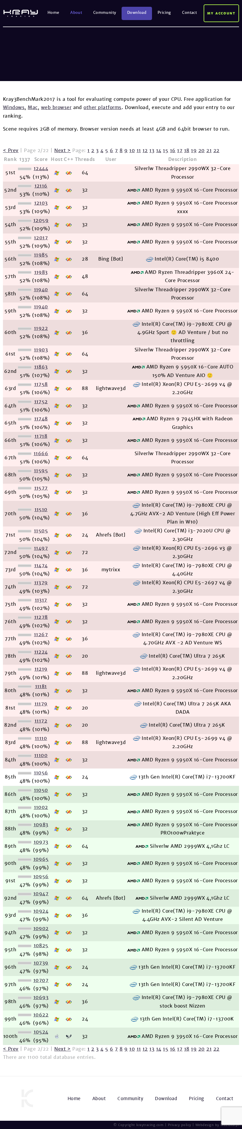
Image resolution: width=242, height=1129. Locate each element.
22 (216, 150)
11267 (41, 634)
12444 (41, 168)
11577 (41, 488)
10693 (40, 997)
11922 (41, 328)
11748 (41, 419)
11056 (41, 773)
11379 (41, 583)
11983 (41, 272)
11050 (41, 790)
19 (194, 150)
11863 (41, 367)
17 (179, 150)
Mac (32, 107)
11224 (41, 652)
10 (132, 150)
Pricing (164, 12)
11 (139, 150)
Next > (62, 150)
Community (104, 12)
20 (201, 150)
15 (165, 150)
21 (209, 150)
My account (221, 13)
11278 (41, 617)
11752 (41, 402)
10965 (41, 859)
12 (145, 150)
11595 (41, 471)
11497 (41, 548)
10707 (40, 980)
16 (173, 150)
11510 (41, 509)
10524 (41, 1032)
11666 (41, 453)
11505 (41, 531)
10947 (40, 894)
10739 (41, 963)
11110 (41, 738)
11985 (41, 255)
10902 (41, 928)
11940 (41, 290)
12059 (40, 220)
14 (158, 150)
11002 (41, 807)
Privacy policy (179, 1125)
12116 (41, 186)
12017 (41, 238)
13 (151, 150)
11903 (41, 350)
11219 (41, 669)
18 (186, 150)
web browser (56, 107)
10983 (41, 825)
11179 (41, 704)
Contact (189, 12)
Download (136, 12)
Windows (13, 107)
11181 (41, 686)
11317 (41, 600)
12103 (41, 203)
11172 (41, 721)
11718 (41, 436)
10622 (40, 1015)
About (76, 12)
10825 (41, 945)
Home (53, 12)
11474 (41, 565)
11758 (41, 384)
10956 (41, 876)
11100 (41, 755)
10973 (41, 842)
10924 (40, 911)
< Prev (11, 150)
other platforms (102, 107)
